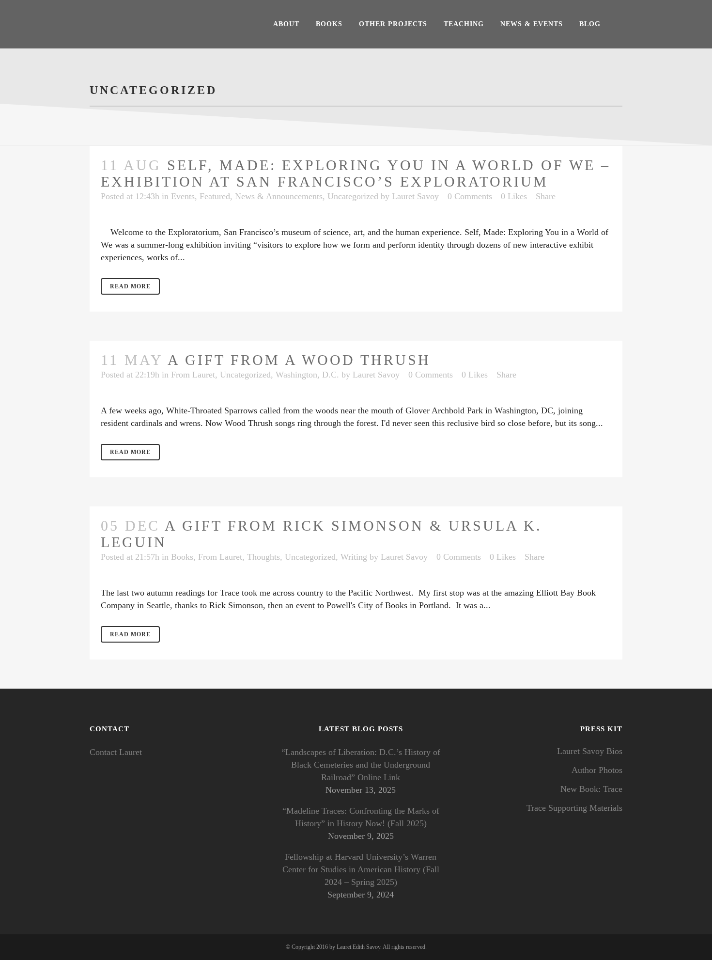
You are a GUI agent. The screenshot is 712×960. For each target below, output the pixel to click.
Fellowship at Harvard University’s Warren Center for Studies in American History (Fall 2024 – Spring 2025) (360, 869)
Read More (130, 286)
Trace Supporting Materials (574, 808)
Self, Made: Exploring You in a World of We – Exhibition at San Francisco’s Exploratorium (355, 173)
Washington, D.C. (307, 374)
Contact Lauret (116, 752)
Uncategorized (352, 196)
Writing (354, 557)
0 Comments (470, 196)
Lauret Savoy (415, 196)
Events (183, 196)
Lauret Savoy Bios (589, 751)
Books (182, 557)
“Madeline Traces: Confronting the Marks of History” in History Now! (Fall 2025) (360, 817)
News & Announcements (279, 196)
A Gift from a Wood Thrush (299, 360)
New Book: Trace (591, 789)
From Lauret (193, 374)
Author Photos (597, 770)
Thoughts (263, 557)
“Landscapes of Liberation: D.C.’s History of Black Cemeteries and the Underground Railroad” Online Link (360, 764)
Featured (215, 196)
